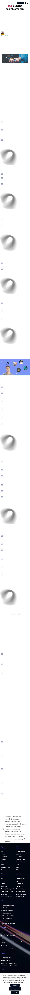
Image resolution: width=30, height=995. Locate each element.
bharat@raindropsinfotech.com (9, 963)
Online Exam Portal (21, 894)
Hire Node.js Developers (7, 908)
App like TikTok (20, 881)
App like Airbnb (19, 886)
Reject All (15, 992)
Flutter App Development (7, 889)
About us (3, 854)
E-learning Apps (20, 883)
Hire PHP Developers (6, 918)
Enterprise (18, 870)
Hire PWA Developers (6, 921)
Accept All (15, 985)
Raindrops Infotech (16, 614)
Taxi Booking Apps (20, 859)
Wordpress (4, 886)
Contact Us (4, 856)
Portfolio (3, 859)
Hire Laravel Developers (7, 913)
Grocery (18, 867)
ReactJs (3, 878)
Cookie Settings (15, 989)
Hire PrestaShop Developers (8, 923)
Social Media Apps (20, 862)
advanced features (12, 816)
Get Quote (20, 3)
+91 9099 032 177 (6, 958)
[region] (15, 984)
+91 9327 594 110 (5, 960)
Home (2, 851)
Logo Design (4, 894)
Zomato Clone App (20, 878)
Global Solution (5, 870)
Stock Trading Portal (21, 896)
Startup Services (5, 867)
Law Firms (18, 854)
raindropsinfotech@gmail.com (9, 965)
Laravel (3, 883)
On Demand (19, 856)
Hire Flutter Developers (7, 910)
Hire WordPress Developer (7, 915)
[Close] (27, 974)
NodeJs (3, 881)
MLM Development (21, 851)
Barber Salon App (20, 889)
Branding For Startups (6, 896)
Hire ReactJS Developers (7, 905)
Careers (3, 862)
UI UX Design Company (7, 891)
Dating (17, 864)
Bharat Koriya (4, 35)
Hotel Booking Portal (21, 891)
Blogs (2, 864)
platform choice (14, 836)
